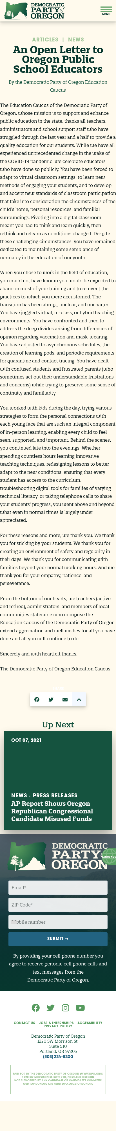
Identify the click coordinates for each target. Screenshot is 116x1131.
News (76, 40)
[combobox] (15, 922)
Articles (45, 40)
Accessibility (89, 1023)
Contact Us (24, 1023)
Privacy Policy (58, 1026)
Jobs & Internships (56, 1023)
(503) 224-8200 (58, 1056)
